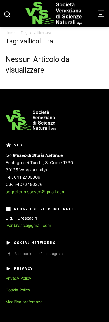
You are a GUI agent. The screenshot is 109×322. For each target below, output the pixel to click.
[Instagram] (40, 253)
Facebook (22, 253)
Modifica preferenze (24, 301)
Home (10, 32)
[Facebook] (9, 253)
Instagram (54, 253)
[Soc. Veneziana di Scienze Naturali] (53, 13)
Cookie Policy (18, 290)
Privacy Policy (18, 278)
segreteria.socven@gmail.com (35, 191)
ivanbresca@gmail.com (28, 225)
